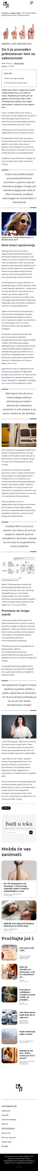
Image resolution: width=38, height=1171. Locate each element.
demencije (21, 652)
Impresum (6, 1111)
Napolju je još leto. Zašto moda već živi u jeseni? (27, 1054)
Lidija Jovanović (23, 1062)
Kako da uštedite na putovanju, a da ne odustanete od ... (27, 972)
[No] (35, 1162)
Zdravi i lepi (15, 13)
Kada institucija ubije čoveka (27, 1032)
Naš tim (5, 1124)
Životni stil (6, 1133)
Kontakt (5, 1115)
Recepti (5, 1146)
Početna (5, 13)
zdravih (13, 493)
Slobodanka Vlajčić (24, 957)
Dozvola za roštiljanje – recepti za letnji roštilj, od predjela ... (27, 995)
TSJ (23, 980)
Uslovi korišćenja (9, 1120)
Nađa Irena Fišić (16, 894)
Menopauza (24, 44)
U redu (19, 1167)
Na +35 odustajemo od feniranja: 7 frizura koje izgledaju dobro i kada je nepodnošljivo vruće (16, 887)
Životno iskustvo (9, 1138)
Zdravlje (6, 808)
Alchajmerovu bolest (10, 372)
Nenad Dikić (19, 63)
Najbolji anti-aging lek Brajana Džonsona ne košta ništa (19, 924)
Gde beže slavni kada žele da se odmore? (27, 1015)
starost (5, 164)
